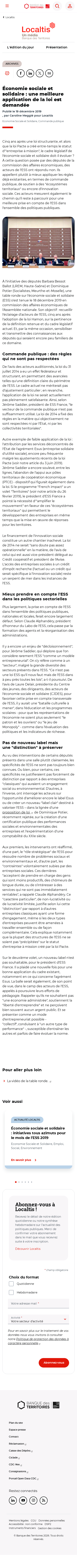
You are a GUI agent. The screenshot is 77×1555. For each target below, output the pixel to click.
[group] (38, 242)
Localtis (10, 17)
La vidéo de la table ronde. (28, 1081)
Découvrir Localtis (27, 1249)
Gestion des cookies (49, 1528)
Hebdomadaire (27, 1292)
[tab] (16, 1182)
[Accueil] (36, 6)
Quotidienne (25, 1284)
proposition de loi (16, 812)
